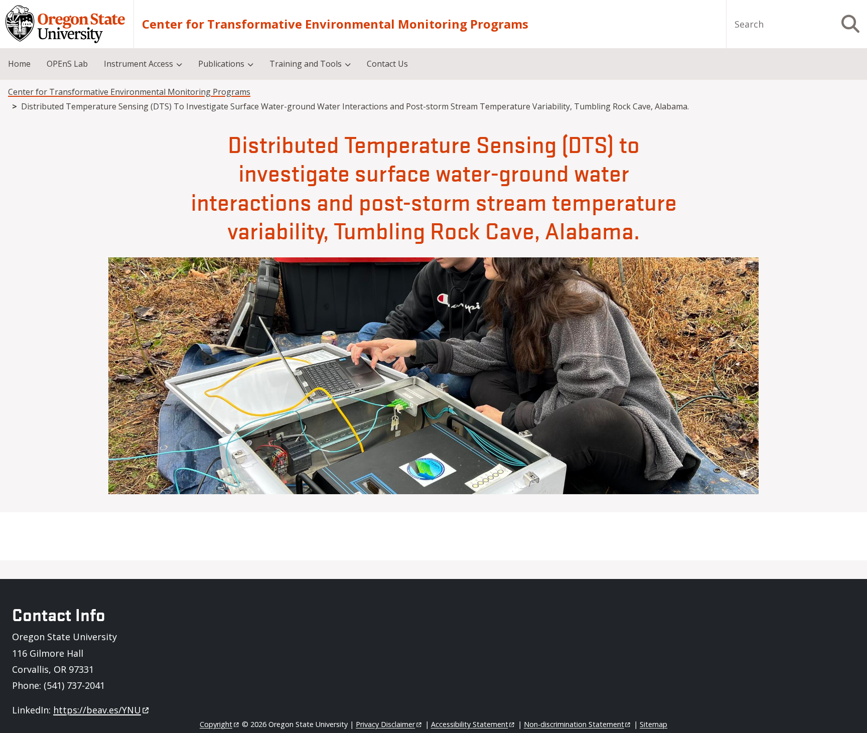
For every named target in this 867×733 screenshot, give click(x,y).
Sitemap (653, 724)
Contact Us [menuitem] (387, 63)
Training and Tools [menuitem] (305, 63)
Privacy (385, 724)
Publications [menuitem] (221, 63)
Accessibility (469, 724)
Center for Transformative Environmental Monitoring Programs (335, 24)
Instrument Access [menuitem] (138, 63)
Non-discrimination (574, 724)
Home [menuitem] (19, 63)
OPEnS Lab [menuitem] (67, 63)
